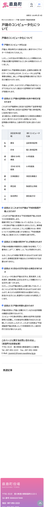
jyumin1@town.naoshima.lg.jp (22, 353)
